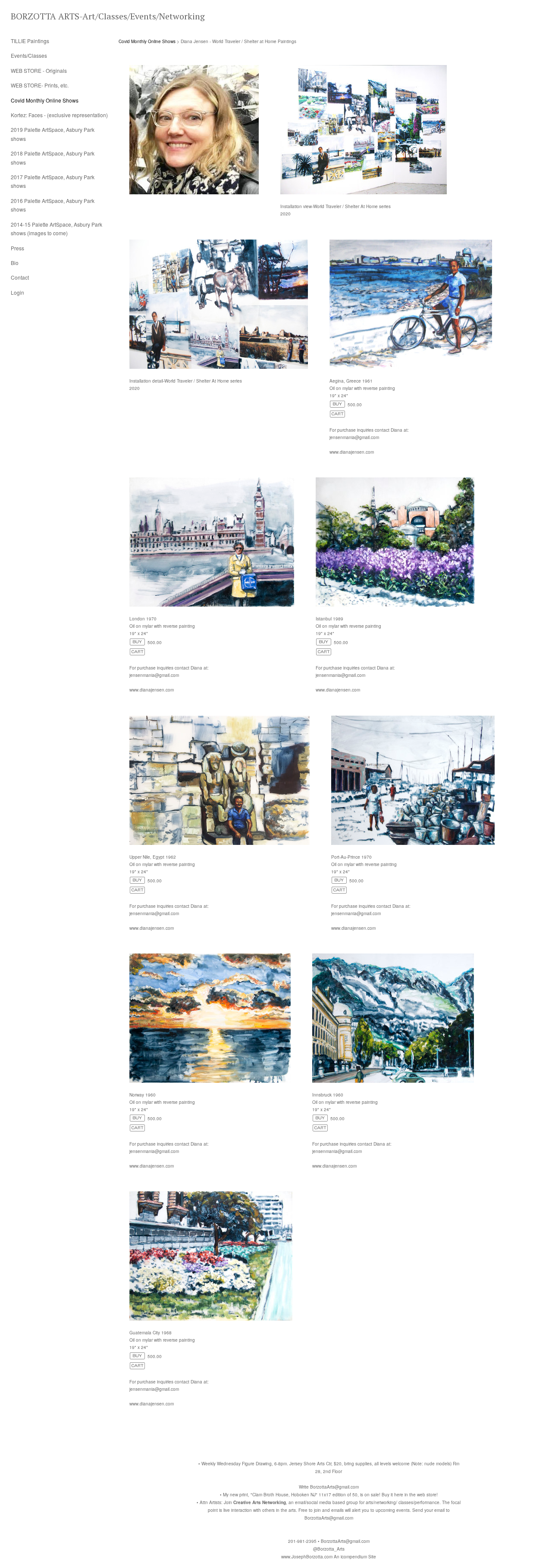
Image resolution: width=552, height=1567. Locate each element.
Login (17, 292)
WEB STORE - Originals (39, 70)
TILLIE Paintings (30, 40)
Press (17, 248)
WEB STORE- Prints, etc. (40, 85)
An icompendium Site (355, 1557)
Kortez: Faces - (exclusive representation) (59, 114)
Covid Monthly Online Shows (44, 100)
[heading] (32, 16)
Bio (15, 262)
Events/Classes (29, 55)
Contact (20, 277)
